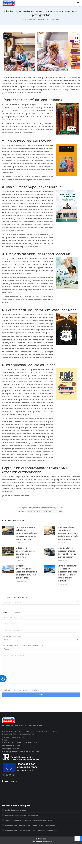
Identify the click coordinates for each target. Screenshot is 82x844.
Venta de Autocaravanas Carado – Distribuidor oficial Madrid (29, 820)
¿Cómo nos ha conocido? (12, 636)
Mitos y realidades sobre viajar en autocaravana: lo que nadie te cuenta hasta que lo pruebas (68, 533)
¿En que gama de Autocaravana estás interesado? (22, 645)
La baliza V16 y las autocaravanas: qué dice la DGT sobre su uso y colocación (67, 552)
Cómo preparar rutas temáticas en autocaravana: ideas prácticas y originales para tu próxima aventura (67, 573)
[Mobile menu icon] (78, 3)
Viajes (6, 38)
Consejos (7, 35)
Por (46, 508)
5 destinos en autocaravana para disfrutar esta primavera (25, 552)
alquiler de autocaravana (34, 511)
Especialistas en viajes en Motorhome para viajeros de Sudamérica (31, 830)
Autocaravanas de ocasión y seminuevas (21, 815)
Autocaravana (48, 511)
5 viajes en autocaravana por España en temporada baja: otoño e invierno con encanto (26, 572)
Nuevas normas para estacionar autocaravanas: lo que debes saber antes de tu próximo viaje (26, 533)
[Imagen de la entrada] (8, 530)
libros (55, 511)
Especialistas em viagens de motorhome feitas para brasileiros (30, 825)
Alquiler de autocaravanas (15, 810)
